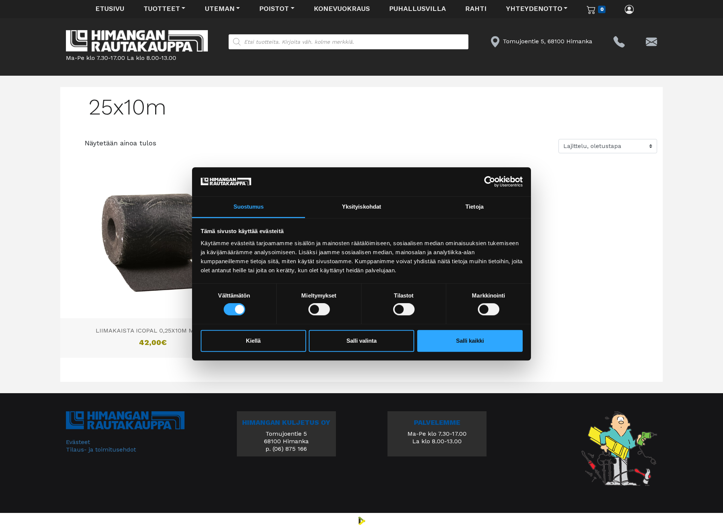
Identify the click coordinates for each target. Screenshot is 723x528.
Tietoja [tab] (474, 206)
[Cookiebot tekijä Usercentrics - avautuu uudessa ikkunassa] (490, 182)
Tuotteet (161, 8)
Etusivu (109, 8)
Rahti (476, 8)
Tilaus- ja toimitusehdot (101, 449)
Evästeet (78, 442)
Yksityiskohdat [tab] (361, 206)
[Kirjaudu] (629, 9)
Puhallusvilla (417, 8)
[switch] (319, 310)
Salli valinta (361, 340)
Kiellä (253, 340)
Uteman (220, 8)
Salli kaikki (470, 340)
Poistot (274, 8)
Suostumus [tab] (248, 206)
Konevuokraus (342, 8)
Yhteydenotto (534, 8)
